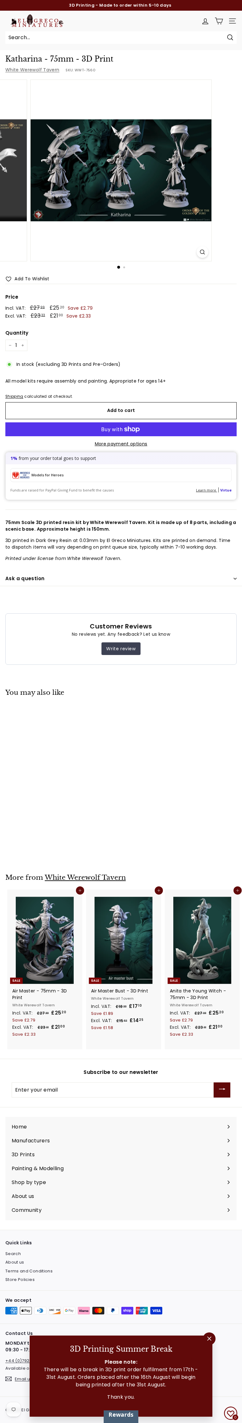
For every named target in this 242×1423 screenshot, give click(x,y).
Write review (120, 649)
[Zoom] (202, 252)
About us (14, 1262)
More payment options (121, 444)
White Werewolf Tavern (32, 70)
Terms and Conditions (29, 1271)
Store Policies (20, 1280)
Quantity (17, 333)
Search (13, 1254)
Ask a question (24, 578)
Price (12, 297)
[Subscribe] (222, 1090)
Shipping (14, 396)
